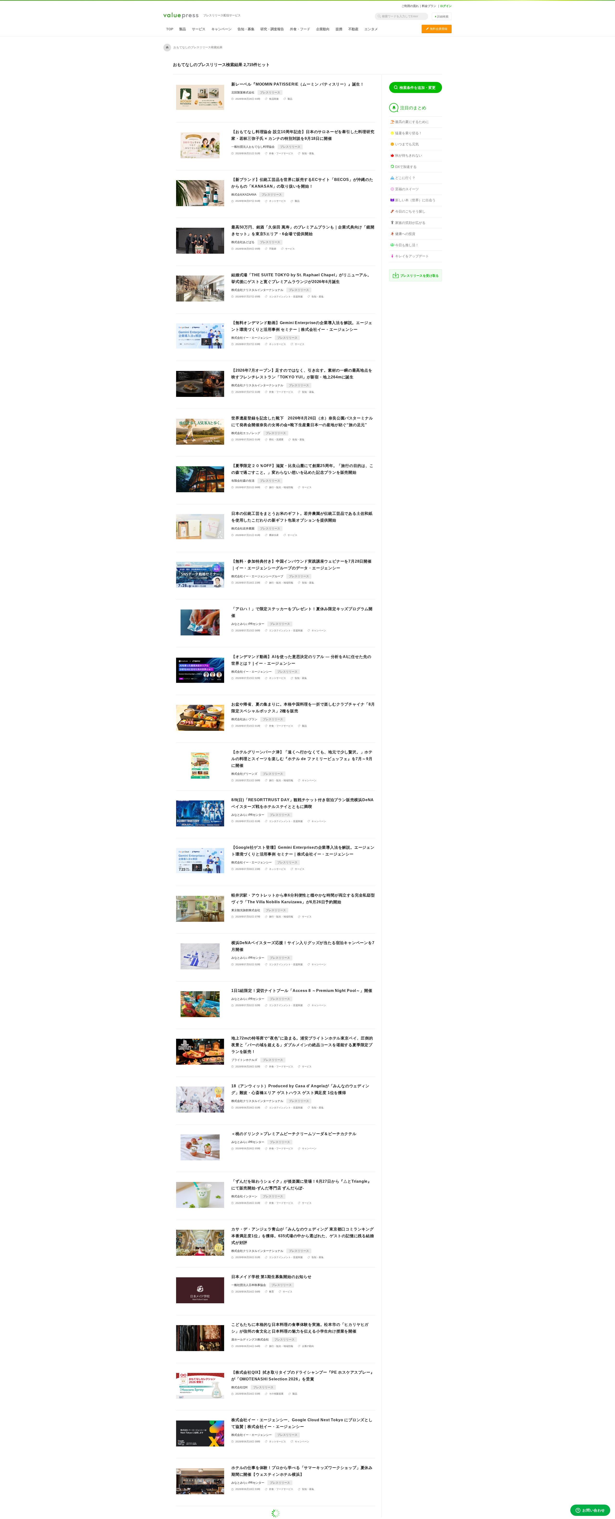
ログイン (446, 6)
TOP (169, 29)
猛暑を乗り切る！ (408, 133)
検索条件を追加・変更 (418, 88)
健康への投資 (405, 234)
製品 (182, 29)
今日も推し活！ (407, 245)
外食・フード (300, 29)
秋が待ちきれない (408, 155)
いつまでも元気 (407, 144)
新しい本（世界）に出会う (415, 200)
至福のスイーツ (407, 189)
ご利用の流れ (410, 6)
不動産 (353, 29)
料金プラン (429, 6)
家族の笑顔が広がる (410, 223)
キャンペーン (221, 29)
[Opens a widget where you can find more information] (590, 1511)
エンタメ (371, 29)
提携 (339, 29)
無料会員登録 (436, 29)
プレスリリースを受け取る (419, 275)
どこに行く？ (405, 178)
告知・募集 (246, 29)
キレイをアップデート (412, 256)
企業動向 (323, 29)
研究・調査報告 (272, 29)
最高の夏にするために (412, 122)
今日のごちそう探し (410, 211)
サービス (198, 29)
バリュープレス (180, 15)
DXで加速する (406, 167)
